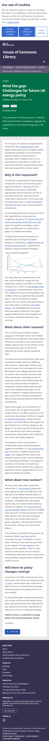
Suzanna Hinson (10, 110)
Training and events (10, 687)
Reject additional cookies (27, 32)
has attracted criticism (27, 488)
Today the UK (28, 187)
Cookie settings (41, 31)
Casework (6, 673)
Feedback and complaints (13, 658)
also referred (28, 545)
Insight (41, 67)
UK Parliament (8, 67)
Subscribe (11, 711)
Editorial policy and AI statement (16, 655)
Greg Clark (24, 536)
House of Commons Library (19, 54)
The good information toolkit (14, 690)
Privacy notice (8, 736)
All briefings (7, 676)
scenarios (9, 336)
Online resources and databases (15, 684)
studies (8, 455)
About (5, 649)
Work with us (8, 652)
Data (4, 669)
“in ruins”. (9, 583)
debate (25, 470)
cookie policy (13, 22)
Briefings (6, 666)
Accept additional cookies (10, 32)
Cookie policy (20, 736)
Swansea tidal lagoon (17, 419)
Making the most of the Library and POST (19, 693)
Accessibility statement (11, 739)
